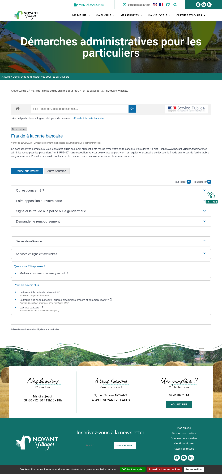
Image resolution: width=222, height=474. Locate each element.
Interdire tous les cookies (164, 469)
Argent (41, 118)
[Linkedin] (209, 4)
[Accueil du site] (37, 443)
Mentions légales (184, 443)
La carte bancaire (30, 307)
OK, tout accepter (133, 469)
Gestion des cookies (184, 433)
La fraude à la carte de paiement (38, 292)
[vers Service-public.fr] (186, 109)
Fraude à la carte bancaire (89, 118)
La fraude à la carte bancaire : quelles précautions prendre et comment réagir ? (64, 299)
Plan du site (184, 427)
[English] (155, 4)
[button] (111, 190)
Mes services (130, 15)
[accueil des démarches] (18, 108)
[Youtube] (203, 4)
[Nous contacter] (168, 5)
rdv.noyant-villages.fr (117, 90)
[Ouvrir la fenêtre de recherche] (175, 4)
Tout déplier (200, 181)
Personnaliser (194, 469)
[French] (161, 4)
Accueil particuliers (23, 118)
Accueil (6, 76)
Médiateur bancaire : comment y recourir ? (44, 273)
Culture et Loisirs (189, 15)
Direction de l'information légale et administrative (36, 329)
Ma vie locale (157, 15)
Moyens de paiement (59, 118)
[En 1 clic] (212, 196)
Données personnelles (183, 438)
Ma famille (103, 15)
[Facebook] (198, 4)
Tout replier (180, 181)
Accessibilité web (184, 448)
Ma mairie (79, 15)
